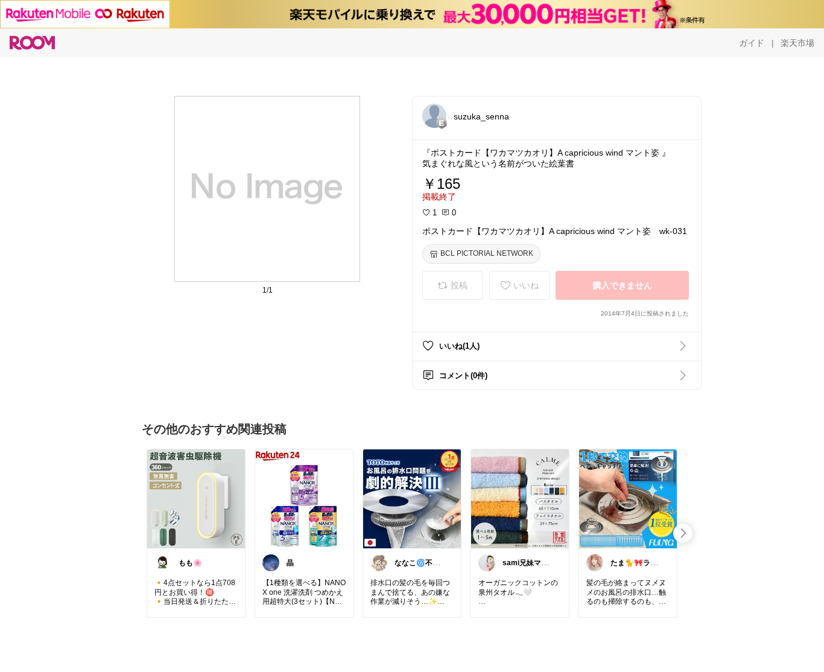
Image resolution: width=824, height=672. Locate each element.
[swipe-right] (682, 533)
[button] (434, 116)
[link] (196, 498)
